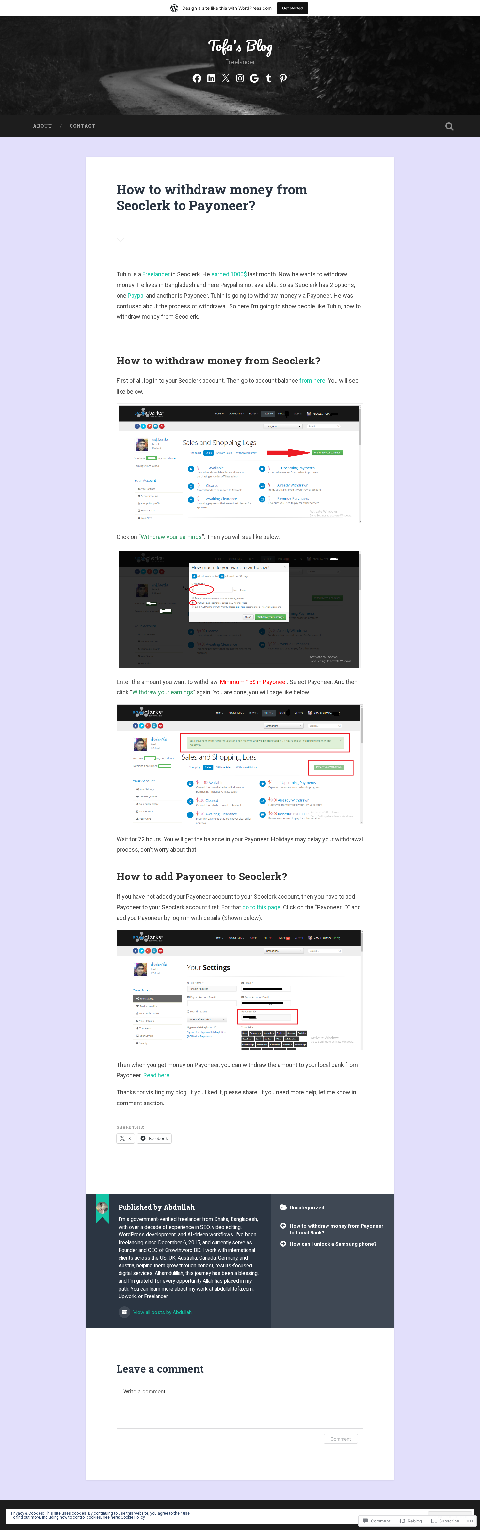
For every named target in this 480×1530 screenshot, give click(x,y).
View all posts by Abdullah (162, 1312)
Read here (156, 1075)
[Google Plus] (254, 77)
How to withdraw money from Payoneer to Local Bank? (336, 1229)
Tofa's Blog (240, 45)
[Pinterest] (283, 77)
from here (312, 380)
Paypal (136, 295)
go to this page (261, 907)
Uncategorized (307, 1208)
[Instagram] (240, 77)
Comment (340, 1438)
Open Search (449, 126)
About (42, 126)
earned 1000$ (229, 274)
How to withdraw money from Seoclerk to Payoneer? (212, 197)
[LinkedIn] (211, 77)
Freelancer (156, 274)
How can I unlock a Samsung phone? (333, 1244)
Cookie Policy (133, 1517)
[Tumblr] (269, 77)
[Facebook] (197, 77)
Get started (292, 8)
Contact (82, 126)
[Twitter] (225, 77)
